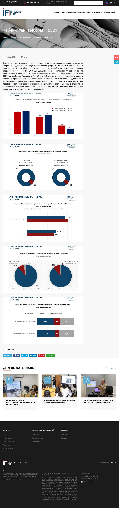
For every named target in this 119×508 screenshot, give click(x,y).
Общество (35, 434)
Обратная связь (109, 12)
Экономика (36, 441)
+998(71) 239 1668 (92, 479)
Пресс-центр (98, 12)
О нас (62, 12)
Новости (26, 37)
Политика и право (38, 438)
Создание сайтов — (107, 463)
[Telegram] (116, 62)
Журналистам (7, 438)
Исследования (71, 12)
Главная (56, 12)
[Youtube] (116, 57)
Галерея (64, 438)
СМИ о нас (64, 434)
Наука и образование (85, 12)
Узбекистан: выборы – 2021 (43, 37)
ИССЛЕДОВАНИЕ (8, 350)
